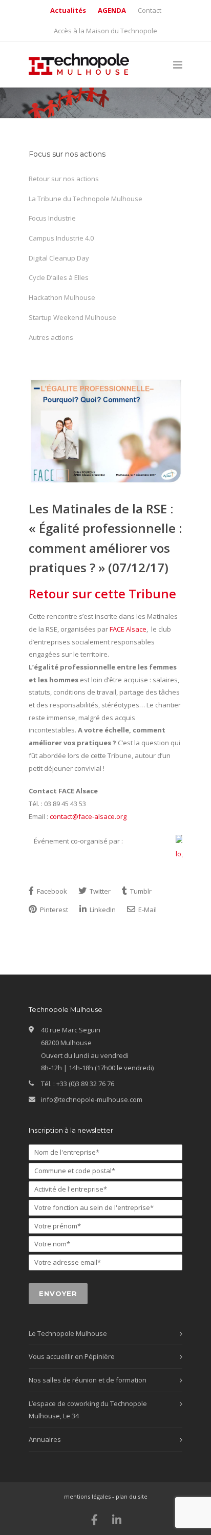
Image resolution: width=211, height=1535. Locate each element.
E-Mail (147, 909)
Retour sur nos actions (64, 178)
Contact (149, 10)
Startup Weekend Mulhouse (72, 317)
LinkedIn (102, 909)
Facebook (51, 891)
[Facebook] (95, 1519)
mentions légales (87, 1496)
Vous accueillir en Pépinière (72, 1356)
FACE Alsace (128, 629)
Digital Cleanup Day (59, 258)
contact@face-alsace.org (88, 816)
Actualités (68, 10)
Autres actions (51, 337)
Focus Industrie (52, 218)
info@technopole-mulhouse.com (91, 1099)
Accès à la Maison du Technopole (105, 31)
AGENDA (112, 10)
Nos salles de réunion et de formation (87, 1380)
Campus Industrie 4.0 (61, 238)
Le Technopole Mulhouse (68, 1333)
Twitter (99, 891)
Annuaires (45, 1439)
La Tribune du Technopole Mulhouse (85, 198)
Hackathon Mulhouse (62, 297)
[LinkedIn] (117, 1519)
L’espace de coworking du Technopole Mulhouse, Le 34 (88, 1410)
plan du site (131, 1496)
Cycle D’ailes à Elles (59, 277)
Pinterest (53, 909)
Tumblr (140, 891)
